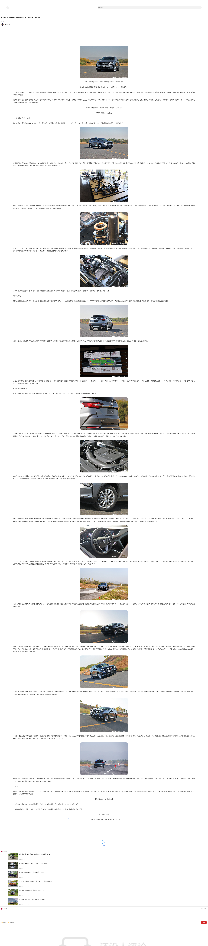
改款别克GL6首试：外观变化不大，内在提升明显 (33, 863)
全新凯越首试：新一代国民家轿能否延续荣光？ (33, 899)
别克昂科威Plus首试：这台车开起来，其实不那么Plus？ (35, 854)
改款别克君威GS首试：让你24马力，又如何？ (32, 872)
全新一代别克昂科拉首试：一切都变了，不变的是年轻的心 (36, 881)
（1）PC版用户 (111, 87)
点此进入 (119, 108)
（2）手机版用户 (122, 87)
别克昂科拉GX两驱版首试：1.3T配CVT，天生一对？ (34, 890)
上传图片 (12, 922)
